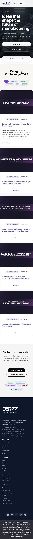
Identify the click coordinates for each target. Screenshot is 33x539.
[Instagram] (25, 514)
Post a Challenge (22, 385)
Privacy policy (18, 536)
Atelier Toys (5, 480)
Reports (4, 495)
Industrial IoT (24, 81)
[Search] (14, 3)
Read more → (6, 143)
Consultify (5, 453)
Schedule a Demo (16, 370)
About (3, 460)
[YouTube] (12, 514)
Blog (3, 488)
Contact (4, 470)
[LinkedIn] (7, 514)
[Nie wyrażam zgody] (31, 530)
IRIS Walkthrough (10, 385)
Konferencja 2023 (12, 119)
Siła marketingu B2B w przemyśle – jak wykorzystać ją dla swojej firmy (16, 182)
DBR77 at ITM (6, 490)
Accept (12, 536)
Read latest (16, 44)
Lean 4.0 (24, 85)
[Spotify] (21, 514)
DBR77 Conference (7, 493)
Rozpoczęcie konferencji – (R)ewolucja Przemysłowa (16, 325)
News (3, 465)
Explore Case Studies (16, 374)
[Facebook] (16, 514)
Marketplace (5, 450)
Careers (4, 463)
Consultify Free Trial (16, 389)
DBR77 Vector (6, 500)
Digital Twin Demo (20, 382)
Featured (12, 58)
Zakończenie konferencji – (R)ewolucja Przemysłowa (16, 125)
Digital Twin (14, 81)
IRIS (17, 85)
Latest (21, 58)
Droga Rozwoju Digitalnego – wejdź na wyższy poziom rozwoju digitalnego (16, 230)
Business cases (6, 478)
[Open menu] (29, 3)
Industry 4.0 (9, 85)
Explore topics (16, 49)
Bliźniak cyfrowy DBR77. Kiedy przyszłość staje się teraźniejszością (15, 277)
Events (4, 468)
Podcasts (4, 498)
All (6, 81)
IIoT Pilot (10, 382)
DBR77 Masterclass (7, 503)
